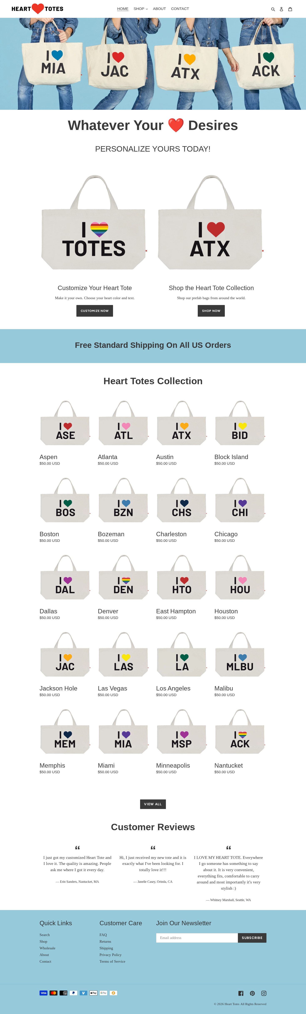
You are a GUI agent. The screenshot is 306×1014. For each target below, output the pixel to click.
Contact (45, 961)
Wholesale (47, 948)
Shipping (106, 948)
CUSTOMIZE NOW (95, 311)
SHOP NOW (211, 311)
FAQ (103, 935)
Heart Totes (232, 1004)
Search (45, 935)
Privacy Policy (111, 955)
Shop (43, 941)
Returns (105, 941)
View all (153, 804)
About (44, 955)
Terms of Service (112, 961)
